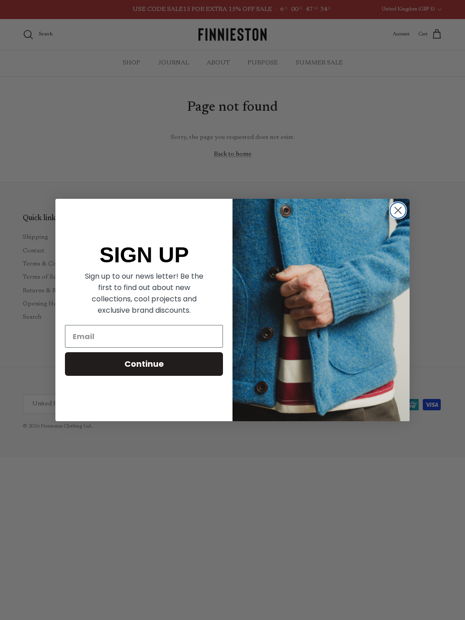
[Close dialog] (398, 210)
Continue (144, 363)
